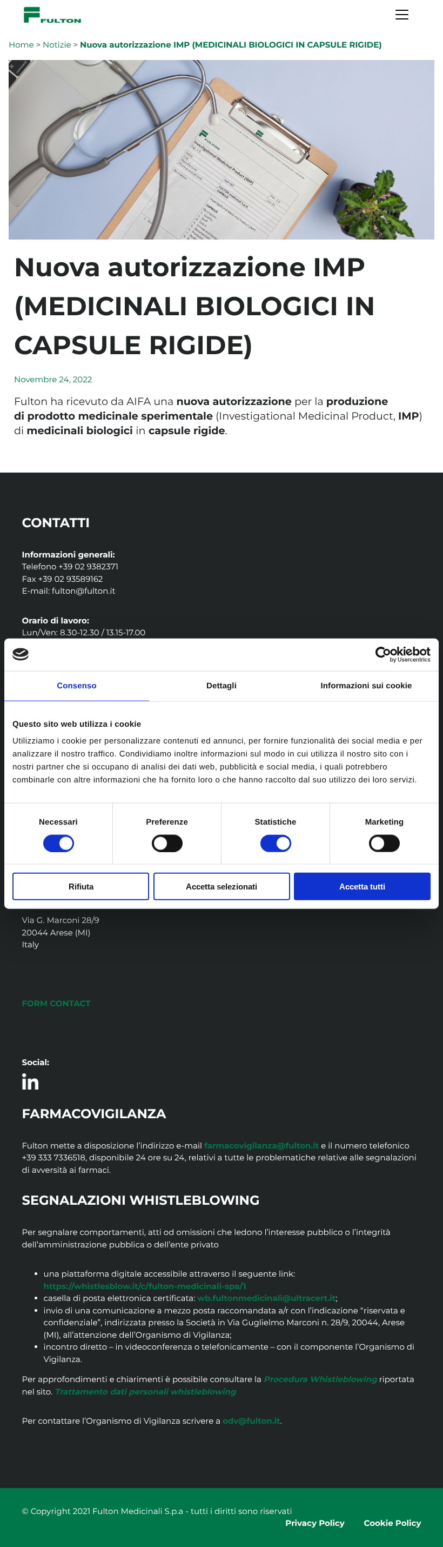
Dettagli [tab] (221, 685)
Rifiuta (81, 886)
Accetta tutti (362, 886)
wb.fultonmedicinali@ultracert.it (266, 1298)
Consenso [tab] (76, 685)
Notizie (57, 44)
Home (21, 44)
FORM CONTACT (56, 1003)
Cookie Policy (392, 1523)
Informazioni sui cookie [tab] (366, 685)
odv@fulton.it (251, 1421)
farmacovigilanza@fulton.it (261, 1145)
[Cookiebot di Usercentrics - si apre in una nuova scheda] (383, 654)
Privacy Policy (314, 1523)
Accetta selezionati (221, 886)
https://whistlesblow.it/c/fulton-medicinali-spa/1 (145, 1286)
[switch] (167, 843)
